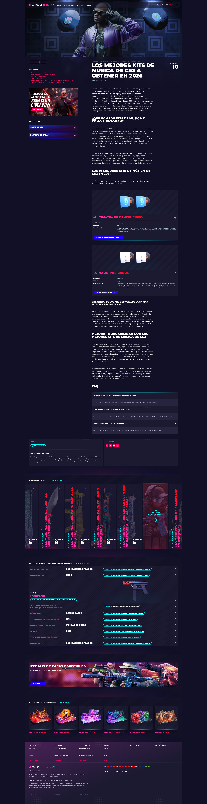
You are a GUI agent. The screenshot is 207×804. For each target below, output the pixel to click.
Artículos (33, 745)
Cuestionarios (84, 745)
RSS (105, 755)
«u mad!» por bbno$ (36, 78)
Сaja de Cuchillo (34, 794)
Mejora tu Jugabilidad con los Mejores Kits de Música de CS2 (48, 82)
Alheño (34, 631)
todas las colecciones (56, 480)
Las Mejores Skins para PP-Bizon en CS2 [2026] (99, 517)
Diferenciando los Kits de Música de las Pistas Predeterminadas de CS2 (52, 80)
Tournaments (135, 745)
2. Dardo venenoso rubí (44, 619)
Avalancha (37, 575)
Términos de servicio (86, 755)
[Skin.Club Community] (41, 5)
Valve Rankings (60, 749)
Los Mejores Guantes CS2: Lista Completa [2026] (127, 625)
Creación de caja (85, 749)
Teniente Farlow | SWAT (44, 637)
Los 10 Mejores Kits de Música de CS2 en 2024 (43, 74)
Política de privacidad (61, 755)
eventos (32, 749)
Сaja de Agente (84, 794)
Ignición (37, 596)
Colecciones (34, 62)
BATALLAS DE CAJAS (39, 135)
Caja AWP (57, 794)
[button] (69, 480)
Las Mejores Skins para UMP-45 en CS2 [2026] (73, 517)
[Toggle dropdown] (62, 5)
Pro (105, 760)
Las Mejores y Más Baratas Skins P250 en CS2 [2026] (128, 631)
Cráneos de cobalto (42, 625)
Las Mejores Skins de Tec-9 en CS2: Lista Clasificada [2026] (130, 575)
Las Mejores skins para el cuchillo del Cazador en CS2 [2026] (131, 569)
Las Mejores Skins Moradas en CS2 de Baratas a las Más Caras (125, 516)
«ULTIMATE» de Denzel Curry (38, 76)
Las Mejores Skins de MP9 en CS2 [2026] (124, 619)
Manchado (36, 643)
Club (89, 5)
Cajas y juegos (127, 5)
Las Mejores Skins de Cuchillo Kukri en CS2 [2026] (47, 519)
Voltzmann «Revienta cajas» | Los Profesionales (46, 607)
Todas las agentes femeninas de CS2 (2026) (126, 606)
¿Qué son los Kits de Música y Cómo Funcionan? (44, 72)
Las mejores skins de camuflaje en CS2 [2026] (178, 518)
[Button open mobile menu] (177, 5)
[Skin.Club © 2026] (41, 767)
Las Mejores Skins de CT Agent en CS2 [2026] (126, 637)
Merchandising (149, 5)
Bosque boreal (39, 569)
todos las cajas (64, 702)
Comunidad (95, 61)
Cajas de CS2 (36, 127)
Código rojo (37, 613)
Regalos (107, 745)
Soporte (165, 5)
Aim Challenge (160, 745)
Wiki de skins (138, 5)
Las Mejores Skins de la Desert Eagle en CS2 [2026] (128, 613)
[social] (105, 771)
